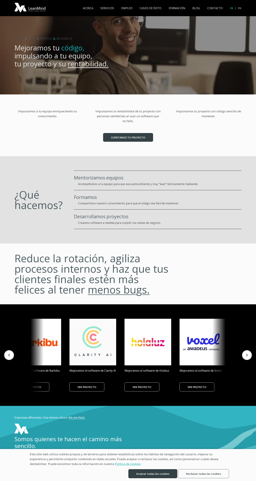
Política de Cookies (128, 464)
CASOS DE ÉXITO (150, 8)
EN (239, 8)
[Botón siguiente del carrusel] (247, 355)
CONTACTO (215, 8)
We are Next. (76, 417)
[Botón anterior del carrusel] (9, 355)
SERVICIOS (107, 8)
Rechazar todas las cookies (203, 473)
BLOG (196, 8)
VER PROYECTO (31, 387)
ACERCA (88, 8)
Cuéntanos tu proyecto (128, 137)
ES (231, 8)
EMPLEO (127, 8)
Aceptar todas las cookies (152, 473)
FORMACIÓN (177, 8)
